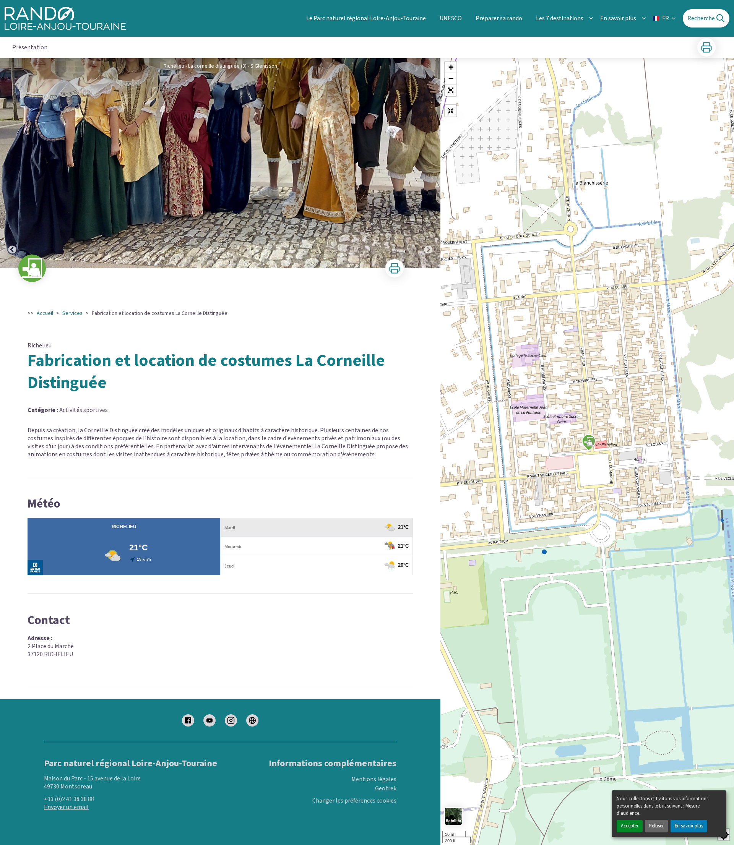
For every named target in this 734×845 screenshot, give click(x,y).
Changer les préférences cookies (354, 801)
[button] (450, 90)
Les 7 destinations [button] (559, 18)
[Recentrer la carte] (450, 111)
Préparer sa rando (499, 18)
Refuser (656, 825)
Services (72, 313)
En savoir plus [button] (618, 18)
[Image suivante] (428, 163)
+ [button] (450, 67)
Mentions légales (373, 779)
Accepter (629, 825)
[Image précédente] (12, 163)
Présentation (29, 47)
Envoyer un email (66, 807)
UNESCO (451, 18)
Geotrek (385, 788)
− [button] (450, 78)
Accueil (45, 313)
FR (665, 18)
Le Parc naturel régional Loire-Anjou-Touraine (366, 18)
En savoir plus (689, 825)
